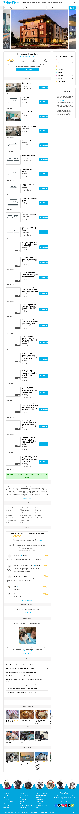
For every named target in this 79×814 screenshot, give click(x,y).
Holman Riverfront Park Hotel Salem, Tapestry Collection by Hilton (38, 765)
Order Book (6, 807)
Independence (32, 50)
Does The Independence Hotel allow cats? (18, 676)
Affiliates (22, 801)
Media (21, 797)
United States (19, 50)
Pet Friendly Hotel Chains (26, 805)
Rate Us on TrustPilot (8, 801)
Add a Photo (28, 653)
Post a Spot (64, 793)
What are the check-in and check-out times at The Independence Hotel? (24, 680)
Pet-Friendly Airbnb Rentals (10, 762)
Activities (44, 3)
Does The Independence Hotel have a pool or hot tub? (21, 688)
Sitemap (52, 812)
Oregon (26, 50)
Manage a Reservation (41, 795)
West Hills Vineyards (40, 741)
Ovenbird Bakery (25, 720)
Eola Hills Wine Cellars (26, 741)
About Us (5, 795)
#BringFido (64, 802)
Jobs (4, 797)
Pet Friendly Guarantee (62, 100)
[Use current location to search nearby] (23, 8)
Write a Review (39, 801)
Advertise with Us (24, 795)
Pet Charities (23, 799)
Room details (10, 94)
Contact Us (38, 797)
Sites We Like (23, 807)
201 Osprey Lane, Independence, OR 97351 (27, 56)
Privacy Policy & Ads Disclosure (29, 812)
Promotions (6, 799)
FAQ (37, 807)
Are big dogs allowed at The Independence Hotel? (20, 668)
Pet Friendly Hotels (10, 50)
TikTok (26, 650)
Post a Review (28, 600)
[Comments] (22, 642)
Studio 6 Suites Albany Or (24, 763)
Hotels (24, 3)
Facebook (21, 650)
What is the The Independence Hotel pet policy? (19, 665)
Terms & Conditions (43, 812)
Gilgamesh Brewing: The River (40, 721)
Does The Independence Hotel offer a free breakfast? (21, 692)
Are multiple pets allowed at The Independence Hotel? (21, 672)
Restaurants (36, 3)
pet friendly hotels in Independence (26, 74)
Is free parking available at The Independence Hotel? (21, 685)
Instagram (32, 650)
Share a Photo (39, 803)
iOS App (5, 803)
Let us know (57, 797)
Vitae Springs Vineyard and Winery (12, 741)
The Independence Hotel (43, 50)
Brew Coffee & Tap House (9, 721)
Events (50, 3)
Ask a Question (28, 613)
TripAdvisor (39, 540)
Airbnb (29, 3)
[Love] (20, 642)
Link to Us (22, 803)
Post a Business (39, 799)
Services (55, 3)
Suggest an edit (27, 498)
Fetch (72, 8)
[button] (64, 59)
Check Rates (27, 70)
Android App (6, 805)
